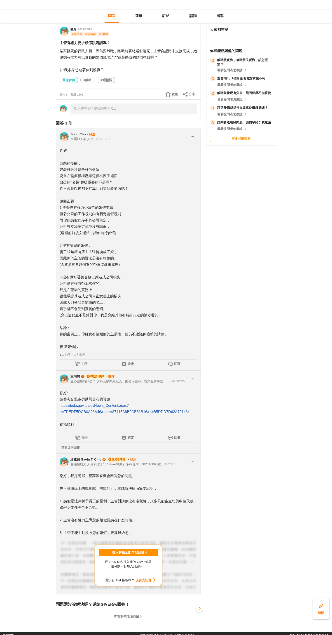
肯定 (131, 364)
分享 (192, 94)
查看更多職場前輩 (126, 616)
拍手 (85, 364)
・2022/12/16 (102, 139)
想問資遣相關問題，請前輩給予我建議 (244, 122)
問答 (111, 16)
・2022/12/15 (176, 381)
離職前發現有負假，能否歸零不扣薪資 (244, 93)
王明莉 (75, 376)
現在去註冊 (143, 580)
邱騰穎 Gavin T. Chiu (85, 459)
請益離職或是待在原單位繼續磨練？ (242, 107)
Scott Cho (78, 134)
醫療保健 (69, 80)
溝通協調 (106, 80)
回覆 (177, 364)
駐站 (166, 16)
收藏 (175, 94)
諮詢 (193, 16)
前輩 (139, 16)
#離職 (87, 80)
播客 (220, 16)
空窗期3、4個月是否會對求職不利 (241, 78)
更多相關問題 (241, 138)
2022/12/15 (85, 29)
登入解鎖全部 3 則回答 (128, 552)
